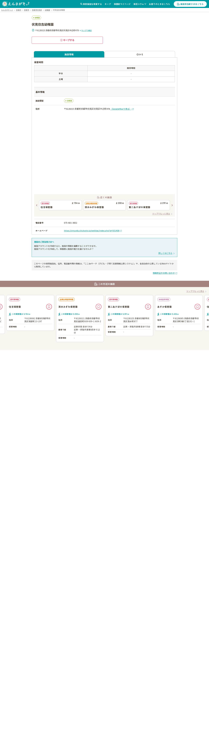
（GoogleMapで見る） (120, 108)
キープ (108, 4)
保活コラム (139, 4)
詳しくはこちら (165, 253)
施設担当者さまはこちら (192, 4)
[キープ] (49, 306)
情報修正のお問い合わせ (164, 273)
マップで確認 (86, 30)
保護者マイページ (122, 4)
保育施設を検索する (92, 4)
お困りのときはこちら (159, 4)
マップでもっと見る (161, 213)
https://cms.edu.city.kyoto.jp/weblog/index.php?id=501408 (91, 230)
